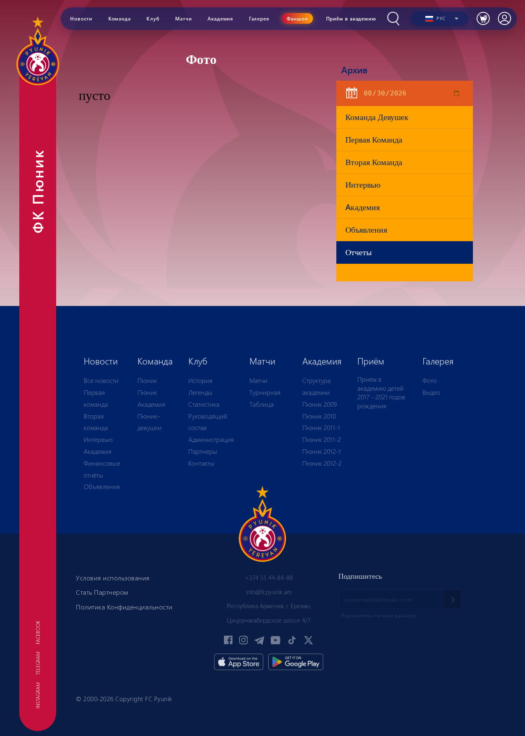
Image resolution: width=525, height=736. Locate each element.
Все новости (101, 380)
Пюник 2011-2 (321, 439)
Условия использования (113, 577)
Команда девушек (377, 116)
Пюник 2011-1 (321, 427)
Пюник (147, 380)
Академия (98, 451)
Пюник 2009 (319, 404)
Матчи (258, 380)
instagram (37, 695)
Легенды (200, 392)
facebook (37, 632)
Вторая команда (373, 162)
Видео (431, 392)
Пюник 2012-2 (322, 463)
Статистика (203, 404)
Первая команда (373, 139)
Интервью (363, 184)
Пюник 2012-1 (321, 451)
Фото (429, 380)
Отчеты (358, 252)
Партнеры (202, 451)
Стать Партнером (102, 592)
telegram (37, 663)
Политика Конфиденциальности (124, 606)
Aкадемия (362, 207)
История (200, 380)
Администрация (211, 439)
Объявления (366, 229)
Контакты (201, 463)
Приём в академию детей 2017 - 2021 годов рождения (381, 392)
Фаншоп (297, 18)
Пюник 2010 (319, 416)
